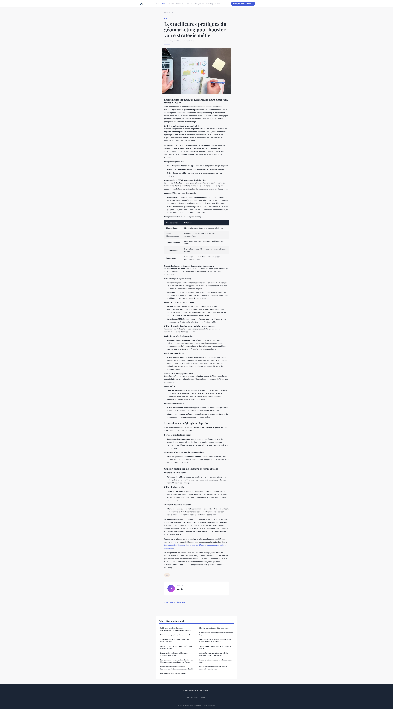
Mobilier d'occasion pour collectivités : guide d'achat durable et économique (215, 640)
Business (171, 4)
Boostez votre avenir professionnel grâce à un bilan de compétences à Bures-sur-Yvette (176, 661)
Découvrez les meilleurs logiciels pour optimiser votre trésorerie (174, 654)
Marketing (209, 4)
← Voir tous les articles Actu (174, 602)
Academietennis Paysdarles (196, 690)
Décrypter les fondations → (243, 4)
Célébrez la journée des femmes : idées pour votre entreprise (176, 647)
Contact (203, 697)
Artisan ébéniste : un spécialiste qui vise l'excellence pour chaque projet (213, 654)
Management (199, 4)
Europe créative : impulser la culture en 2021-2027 (215, 661)
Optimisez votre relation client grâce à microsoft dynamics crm (213, 668)
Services (218, 4)
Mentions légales (192, 697)
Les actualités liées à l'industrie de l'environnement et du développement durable (176, 668)
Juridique (189, 4)
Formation (179, 4)
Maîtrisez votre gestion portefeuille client (175, 635)
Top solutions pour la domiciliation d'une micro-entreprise (174, 640)
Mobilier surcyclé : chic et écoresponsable (214, 628)
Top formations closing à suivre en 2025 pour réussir (215, 647)
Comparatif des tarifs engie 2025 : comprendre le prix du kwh (216, 634)
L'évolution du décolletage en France (173, 673)
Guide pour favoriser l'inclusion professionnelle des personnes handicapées (175, 629)
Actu (163, 4)
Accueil (156, 4)
